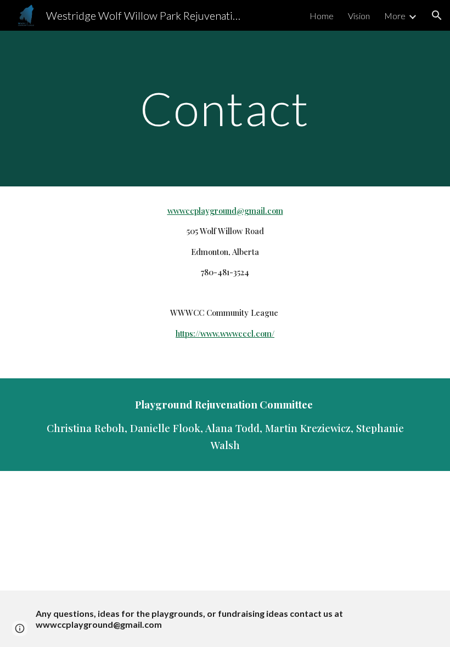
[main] (225, 108)
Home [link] (322, 15)
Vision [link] (359, 15)
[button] (437, 15)
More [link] (395, 15)
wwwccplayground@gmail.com (225, 210)
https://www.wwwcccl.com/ (225, 333)
